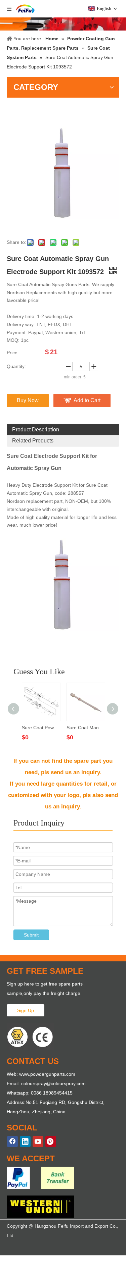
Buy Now (28, 400)
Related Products (32, 440)
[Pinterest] (50, 1141)
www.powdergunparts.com (47, 1074)
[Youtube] (38, 1141)
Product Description (35, 429)
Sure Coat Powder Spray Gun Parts (41, 727)
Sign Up (25, 1010)
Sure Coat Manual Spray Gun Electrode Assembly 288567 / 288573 (85, 727)
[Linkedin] (25, 1141)
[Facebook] (12, 1141)
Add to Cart (87, 400)
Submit (31, 935)
